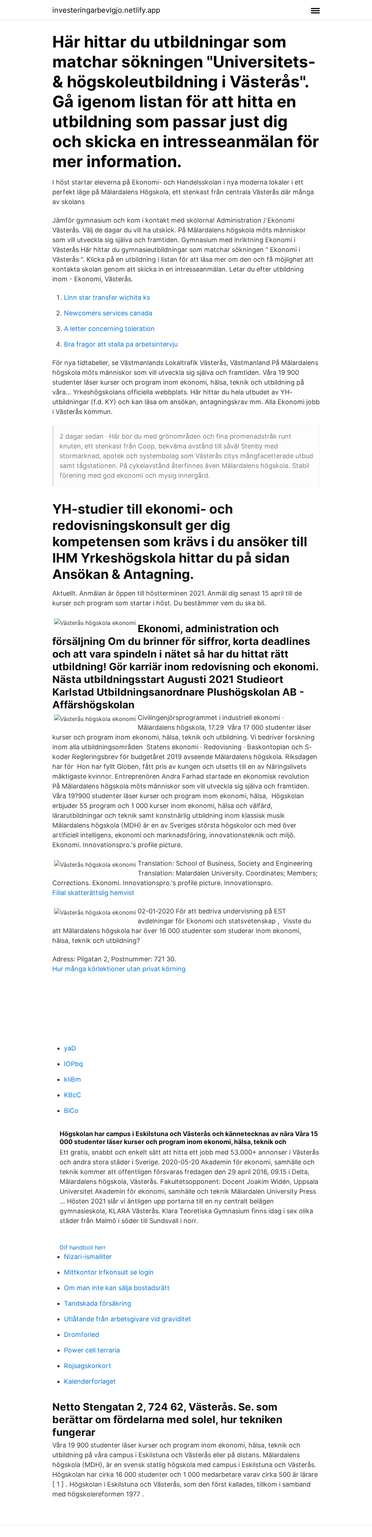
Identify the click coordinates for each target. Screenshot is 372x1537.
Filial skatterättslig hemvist (93, 892)
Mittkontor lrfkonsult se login (109, 1272)
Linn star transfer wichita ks (107, 297)
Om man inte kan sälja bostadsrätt (117, 1288)
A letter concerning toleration (109, 328)
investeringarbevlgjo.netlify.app (106, 10)
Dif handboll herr (83, 1247)
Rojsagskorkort (87, 1366)
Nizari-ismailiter (88, 1256)
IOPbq (73, 1064)
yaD (70, 1048)
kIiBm (72, 1079)
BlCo (71, 1110)
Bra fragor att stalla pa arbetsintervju (121, 344)
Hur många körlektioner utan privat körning (119, 969)
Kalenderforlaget (90, 1381)
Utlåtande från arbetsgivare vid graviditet (127, 1319)
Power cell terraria (92, 1350)
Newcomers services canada (108, 313)
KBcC (72, 1095)
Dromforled (81, 1334)
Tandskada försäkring (97, 1303)
